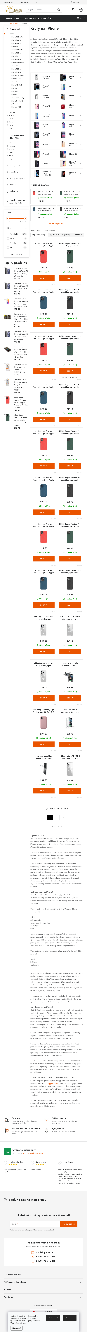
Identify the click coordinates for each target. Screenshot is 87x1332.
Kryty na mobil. (16, 29)
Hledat (59, 10)
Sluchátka (14, 172)
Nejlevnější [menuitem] (54, 235)
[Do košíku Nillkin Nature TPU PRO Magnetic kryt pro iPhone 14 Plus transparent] (70, 651)
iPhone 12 (14, 66)
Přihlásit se (69, 1224)
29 (63, 817)
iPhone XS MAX (16, 85)
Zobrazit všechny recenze (33, 1153)
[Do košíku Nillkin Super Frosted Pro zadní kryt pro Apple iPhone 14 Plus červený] (44, 466)
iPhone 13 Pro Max (17, 50)
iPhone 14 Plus (16, 40)
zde (23, 1323)
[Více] (81, 18)
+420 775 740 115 (74, 10)
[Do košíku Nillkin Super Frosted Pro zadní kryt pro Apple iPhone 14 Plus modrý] (44, 512)
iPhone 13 (14, 56)
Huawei (11, 115)
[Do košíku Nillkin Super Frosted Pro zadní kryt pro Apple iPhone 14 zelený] (70, 558)
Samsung (12, 112)
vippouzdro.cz (53, 1083)
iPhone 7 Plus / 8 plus (18, 98)
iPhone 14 (14, 46)
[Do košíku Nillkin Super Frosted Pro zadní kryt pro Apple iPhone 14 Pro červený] (44, 371)
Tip (18, 247)
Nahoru (58, 826)
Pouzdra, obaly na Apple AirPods (17, 201)
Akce (18, 238)
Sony (10, 128)
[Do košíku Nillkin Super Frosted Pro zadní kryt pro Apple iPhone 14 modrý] (44, 605)
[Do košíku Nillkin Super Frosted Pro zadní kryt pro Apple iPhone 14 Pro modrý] (44, 419)
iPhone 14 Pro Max (17, 37)
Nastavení (16, 1328)
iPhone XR (14, 95)
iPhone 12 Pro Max (17, 62)
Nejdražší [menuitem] (66, 235)
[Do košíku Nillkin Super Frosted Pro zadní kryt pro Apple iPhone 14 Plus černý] (70, 512)
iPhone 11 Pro (16, 79)
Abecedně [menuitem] (78, 235)
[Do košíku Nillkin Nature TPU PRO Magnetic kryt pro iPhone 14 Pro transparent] (44, 698)
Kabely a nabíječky (17, 166)
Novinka (18, 243)
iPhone (11, 34)
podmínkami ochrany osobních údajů (41, 1230)
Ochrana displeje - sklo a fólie (17, 136)
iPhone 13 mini (16, 59)
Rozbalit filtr (15, 254)
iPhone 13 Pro (16, 53)
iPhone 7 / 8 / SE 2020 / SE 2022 (19, 102)
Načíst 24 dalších (58, 808)
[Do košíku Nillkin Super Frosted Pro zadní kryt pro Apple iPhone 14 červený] (44, 558)
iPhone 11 (14, 82)
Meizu (11, 125)
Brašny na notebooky (14, 192)
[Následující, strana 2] (57, 817)
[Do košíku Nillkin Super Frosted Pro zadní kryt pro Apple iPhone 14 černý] (70, 605)
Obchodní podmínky (23, 2)
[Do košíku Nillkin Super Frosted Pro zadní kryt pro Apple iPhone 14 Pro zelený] (70, 371)
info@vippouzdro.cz (46, 1252)
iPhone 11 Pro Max (17, 75)
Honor (11, 122)
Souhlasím (70, 1318)
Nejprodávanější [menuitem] (39, 235)
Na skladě (18, 234)
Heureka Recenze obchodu (43, 1305)
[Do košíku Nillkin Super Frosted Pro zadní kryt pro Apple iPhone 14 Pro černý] (70, 419)
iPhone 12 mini (16, 72)
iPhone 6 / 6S (16, 107)
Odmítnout (53, 1318)
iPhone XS (14, 91)
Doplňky (13, 185)
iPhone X (14, 88)
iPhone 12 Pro (16, 69)
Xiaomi (11, 119)
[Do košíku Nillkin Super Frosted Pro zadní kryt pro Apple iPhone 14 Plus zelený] (70, 466)
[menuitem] (13, 18)
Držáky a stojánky (17, 178)
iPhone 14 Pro (16, 43)
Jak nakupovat (8, 2)
